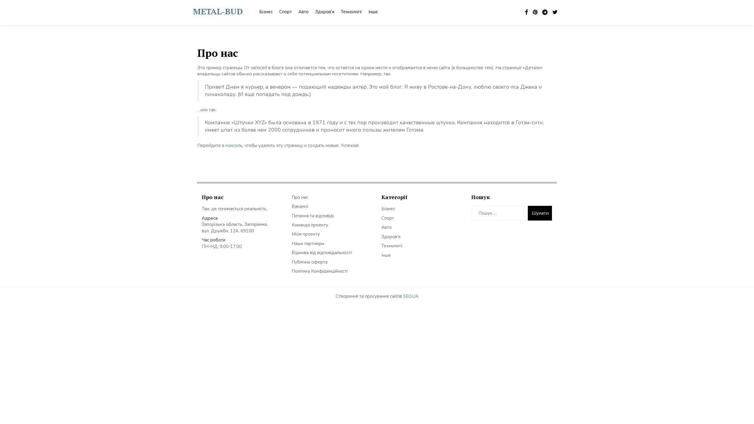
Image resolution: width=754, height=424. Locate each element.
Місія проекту (306, 234)
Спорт (285, 12)
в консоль (232, 145)
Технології (351, 12)
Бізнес (266, 12)
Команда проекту (310, 225)
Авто (303, 12)
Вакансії (300, 206)
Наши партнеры (308, 243)
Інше (373, 12)
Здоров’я (324, 12)
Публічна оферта (310, 262)
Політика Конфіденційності (320, 271)
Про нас (300, 197)
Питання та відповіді (313, 216)
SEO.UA (411, 296)
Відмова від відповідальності (322, 253)
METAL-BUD (218, 11)
